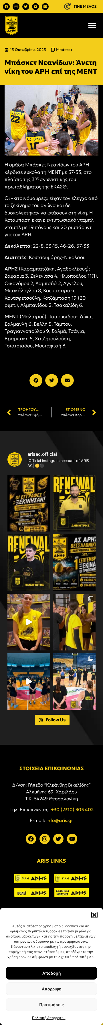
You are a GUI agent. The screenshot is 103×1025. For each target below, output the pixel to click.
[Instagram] (16, 6)
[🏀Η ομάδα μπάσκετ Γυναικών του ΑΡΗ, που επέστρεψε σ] (74, 681)
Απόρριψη (52, 988)
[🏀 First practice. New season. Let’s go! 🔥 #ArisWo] (28, 681)
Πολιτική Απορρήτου (49, 1018)
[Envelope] (45, 6)
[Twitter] (25, 6)
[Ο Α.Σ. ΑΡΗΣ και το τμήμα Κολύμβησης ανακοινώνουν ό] (74, 562)
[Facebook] (6, 6)
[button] (94, 915)
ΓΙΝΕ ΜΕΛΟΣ (85, 6)
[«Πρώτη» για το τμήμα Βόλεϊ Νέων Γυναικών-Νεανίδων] (74, 622)
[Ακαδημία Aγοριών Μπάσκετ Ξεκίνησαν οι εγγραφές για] (28, 503)
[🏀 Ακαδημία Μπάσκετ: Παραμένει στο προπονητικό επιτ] (74, 503)
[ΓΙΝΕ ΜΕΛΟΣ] (67, 6)
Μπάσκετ (64, 49)
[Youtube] (35, 6)
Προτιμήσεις (51, 1004)
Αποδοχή (51, 973)
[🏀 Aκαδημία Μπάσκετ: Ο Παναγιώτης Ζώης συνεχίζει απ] (28, 562)
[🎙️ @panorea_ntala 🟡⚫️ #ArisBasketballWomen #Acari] (28, 622)
